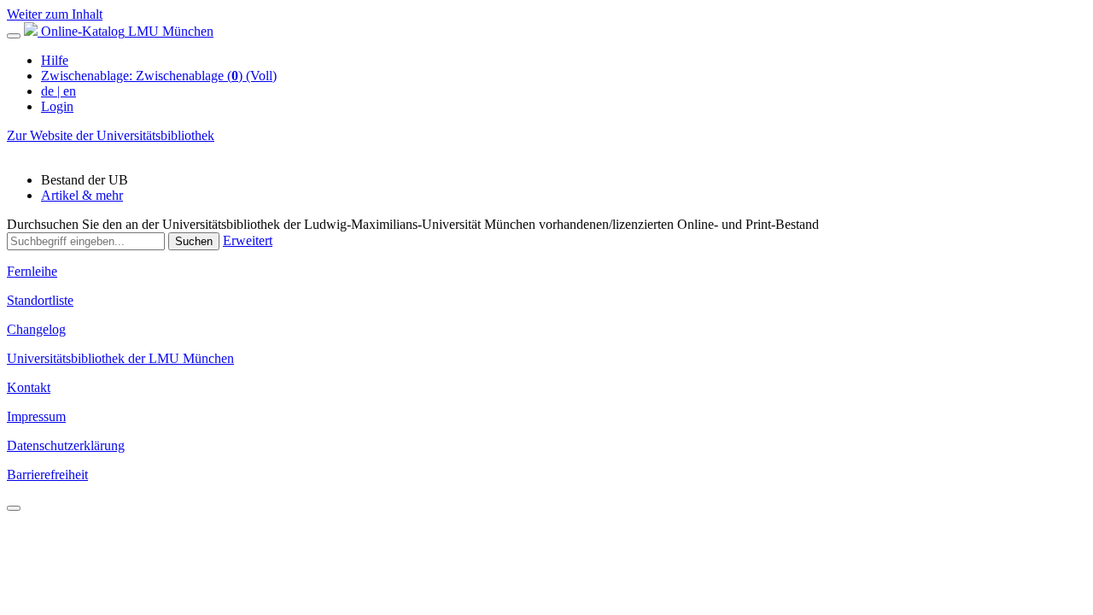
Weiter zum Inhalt (54, 14)
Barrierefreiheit (47, 474)
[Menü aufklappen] (13, 35)
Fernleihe (32, 271)
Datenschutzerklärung (66, 445)
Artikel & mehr (82, 195)
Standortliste (40, 300)
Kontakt (28, 387)
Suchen (194, 241)
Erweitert (247, 240)
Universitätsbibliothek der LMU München (120, 358)
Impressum (36, 416)
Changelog (36, 329)
